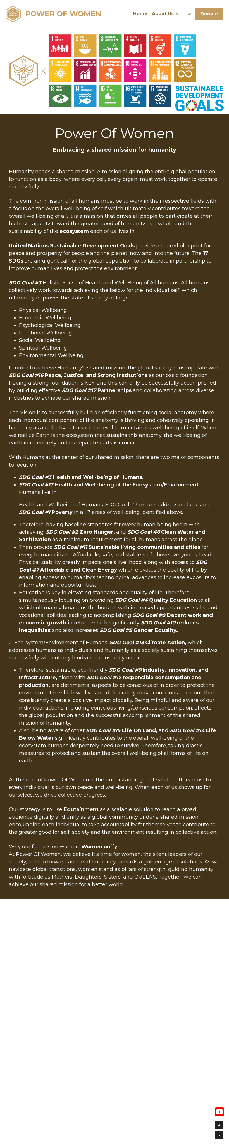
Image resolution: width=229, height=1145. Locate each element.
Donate (209, 14)
